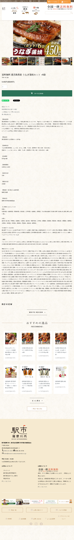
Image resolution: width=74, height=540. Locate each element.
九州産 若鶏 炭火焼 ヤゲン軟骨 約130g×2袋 (27, 350)
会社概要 (23, 519)
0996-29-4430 (8, 451)
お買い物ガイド (38, 510)
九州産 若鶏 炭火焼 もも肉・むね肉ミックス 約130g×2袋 (44, 350)
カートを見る (53, 2)
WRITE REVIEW (36, 312)
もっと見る (36, 400)
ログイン (65, 2)
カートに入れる (38, 93)
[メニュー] (4, 17)
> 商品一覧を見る (37, 409)
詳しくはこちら (6, 481)
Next (58, 32)
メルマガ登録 (63, 510)
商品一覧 (14, 510)
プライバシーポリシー (64, 517)
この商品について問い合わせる (10, 112)
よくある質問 (51, 519)
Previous (15, 32)
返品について (5, 107)
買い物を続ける (6, 114)
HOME (10, 519)
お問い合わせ (37, 519)
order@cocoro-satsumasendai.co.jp (15, 453)
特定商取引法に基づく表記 (9, 109)
